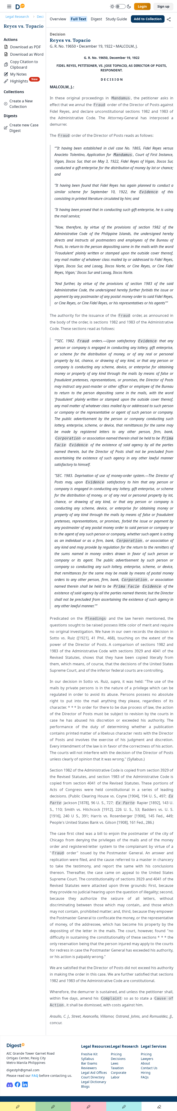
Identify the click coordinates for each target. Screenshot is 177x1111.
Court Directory (93, 1077)
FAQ (35, 1075)
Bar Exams (89, 1063)
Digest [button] (96, 18)
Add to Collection (148, 19)
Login (142, 6)
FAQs (145, 1077)
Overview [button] (58, 18)
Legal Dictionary (93, 1082)
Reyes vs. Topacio (24, 26)
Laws (114, 1063)
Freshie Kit (89, 1054)
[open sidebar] (9, 6)
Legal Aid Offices (94, 1072)
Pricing (116, 1054)
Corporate (118, 1072)
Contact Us (149, 1068)
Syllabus (87, 1058)
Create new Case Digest (23, 127)
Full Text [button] (78, 18)
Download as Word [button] (27, 54)
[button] (25, 64)
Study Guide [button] (116, 18)
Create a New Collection (21, 103)
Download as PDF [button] (25, 46)
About (145, 1063)
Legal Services (153, 1046)
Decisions (118, 1058)
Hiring (145, 1072)
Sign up (163, 6)
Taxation (117, 1068)
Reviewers (89, 1068)
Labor (115, 1077)
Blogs (85, 1086)
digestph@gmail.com (22, 1070)
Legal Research (17, 16)
